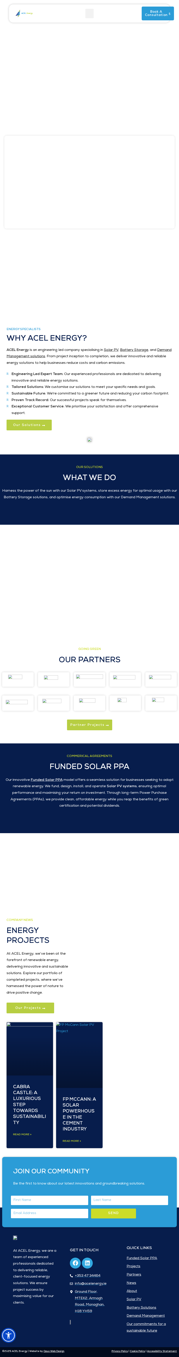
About (132, 1291)
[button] (89, 13)
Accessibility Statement (162, 1351)
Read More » (22, 1134)
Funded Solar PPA (142, 1258)
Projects (133, 1266)
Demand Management (146, 1316)
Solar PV (134, 1299)
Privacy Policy (120, 1351)
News (131, 1283)
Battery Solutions (141, 1308)
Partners (134, 1275)
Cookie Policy (137, 1351)
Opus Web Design (53, 1351)
